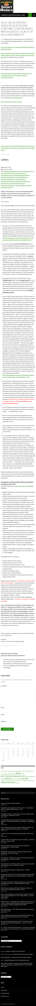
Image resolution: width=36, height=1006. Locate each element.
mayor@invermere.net (7, 181)
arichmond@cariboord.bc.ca (26, 171)
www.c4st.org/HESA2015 (26, 486)
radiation (16, 780)
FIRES (3, 778)
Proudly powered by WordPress (8, 1004)
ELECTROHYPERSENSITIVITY (13, 776)
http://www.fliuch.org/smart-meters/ (11, 101)
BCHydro (12, 771)
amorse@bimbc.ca (20, 179)
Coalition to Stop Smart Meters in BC (13, 15)
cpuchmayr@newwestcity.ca (22, 181)
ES (1, 778)
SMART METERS (7, 782)
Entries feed (4, 990)
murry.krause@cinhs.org (8, 173)
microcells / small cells (5, 780)
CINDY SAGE (30, 771)
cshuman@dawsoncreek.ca (23, 185)
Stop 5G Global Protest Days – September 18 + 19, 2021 (15, 870)
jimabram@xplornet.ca (17, 183)
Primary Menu (34, 15)
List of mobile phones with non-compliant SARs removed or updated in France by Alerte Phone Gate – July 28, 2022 (17, 828)
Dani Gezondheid (5, 957)
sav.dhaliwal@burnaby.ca (10, 171)
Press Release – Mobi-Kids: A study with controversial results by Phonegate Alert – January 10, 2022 (17, 858)
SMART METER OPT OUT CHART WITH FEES (17, 960)
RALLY (19, 780)
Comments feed (5, 993)
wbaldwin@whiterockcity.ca (22, 175)
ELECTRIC (23, 774)
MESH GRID (18, 778)
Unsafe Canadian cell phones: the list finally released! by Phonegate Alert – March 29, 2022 (15, 846)
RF (21, 780)
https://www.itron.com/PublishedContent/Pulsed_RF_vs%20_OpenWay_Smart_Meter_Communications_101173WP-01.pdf (18, 148)
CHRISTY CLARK (24, 771)
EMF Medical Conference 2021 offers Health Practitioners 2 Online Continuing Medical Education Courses (16, 888)
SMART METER (31, 780)
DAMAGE (9, 774)
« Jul (2, 760)
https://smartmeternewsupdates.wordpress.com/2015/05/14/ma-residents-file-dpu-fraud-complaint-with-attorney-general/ (18, 55)
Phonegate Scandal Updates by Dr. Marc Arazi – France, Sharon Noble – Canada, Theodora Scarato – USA (17, 808)
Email (3, 714)
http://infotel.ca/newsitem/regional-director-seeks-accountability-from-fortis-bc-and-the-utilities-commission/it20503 (16, 75)
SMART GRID (25, 780)
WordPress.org (5, 996)
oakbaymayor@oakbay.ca (8, 185)
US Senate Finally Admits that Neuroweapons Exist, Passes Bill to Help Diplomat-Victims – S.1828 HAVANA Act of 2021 (17, 882)
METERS (24, 778)
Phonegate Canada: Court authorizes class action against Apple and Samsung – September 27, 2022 (17, 814)
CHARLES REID (18, 771)
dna (12, 774)
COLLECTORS (4, 774)
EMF (34, 776)
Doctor (14, 774)
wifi (15, 782)
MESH (14, 778)
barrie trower (3, 771)
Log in (2, 987)
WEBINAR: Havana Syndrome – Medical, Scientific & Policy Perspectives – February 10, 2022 (16, 852)
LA (12, 778)
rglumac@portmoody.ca (7, 179)
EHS (18, 773)
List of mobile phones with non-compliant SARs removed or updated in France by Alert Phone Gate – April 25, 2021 (17, 916)
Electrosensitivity (29, 776)
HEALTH (8, 778)
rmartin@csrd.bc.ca (20, 173)
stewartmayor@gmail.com (8, 177)
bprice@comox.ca (6, 183)
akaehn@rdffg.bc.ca (22, 177)
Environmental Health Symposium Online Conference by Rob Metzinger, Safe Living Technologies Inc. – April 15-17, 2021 (17, 922)
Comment (4, 686)
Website (3, 721)
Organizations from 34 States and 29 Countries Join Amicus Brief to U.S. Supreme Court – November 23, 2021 (18, 864)
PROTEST (12, 780)
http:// (17, 486)
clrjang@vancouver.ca (7, 175)
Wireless (18, 782)
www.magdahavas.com (16, 97)
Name (3, 707)
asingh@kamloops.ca (7, 187)
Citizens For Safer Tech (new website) (10, 803)
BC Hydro (8, 771)
